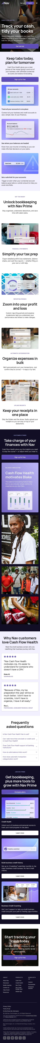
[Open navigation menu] (36, 3)
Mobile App (19, 991)
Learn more (20, 833)
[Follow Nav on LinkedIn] (24, 1037)
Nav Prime (18, 985)
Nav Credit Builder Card (19, 988)
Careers (30, 982)
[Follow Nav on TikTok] (16, 1037)
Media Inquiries (7, 985)
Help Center (6, 990)
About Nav (6, 980)
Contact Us (6, 987)
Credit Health (19, 983)
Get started (20, 46)
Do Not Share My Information (11, 1011)
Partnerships (31, 984)
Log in (30, 3)
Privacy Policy (7, 1006)
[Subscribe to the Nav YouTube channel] (12, 1037)
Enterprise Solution (31, 987)
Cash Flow (18, 980)
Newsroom (6, 983)
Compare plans (20, 792)
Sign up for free (20, 79)
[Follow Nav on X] (20, 1037)
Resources (6, 992)
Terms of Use (6, 1008)
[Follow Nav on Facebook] (4, 1037)
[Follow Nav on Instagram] (8, 1037)
